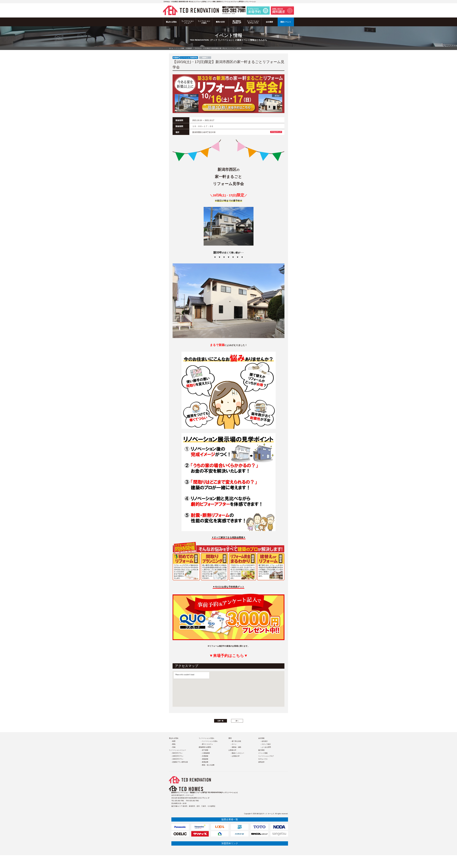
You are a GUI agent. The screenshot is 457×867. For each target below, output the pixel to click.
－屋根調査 (204, 759)
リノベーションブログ (266, 756)
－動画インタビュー (237, 753)
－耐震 (173, 741)
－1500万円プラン (177, 759)
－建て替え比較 (235, 741)
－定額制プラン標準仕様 (179, 762)
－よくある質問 (265, 747)
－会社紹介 (264, 741)
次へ (237, 721)
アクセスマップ (276, 132)
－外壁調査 (204, 756)
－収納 (173, 747)
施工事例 (261, 750)
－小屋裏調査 (205, 753)
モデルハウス (263, 759)
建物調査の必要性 (205, 747)
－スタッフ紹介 (265, 744)
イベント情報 (263, 753)
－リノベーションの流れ (209, 741)
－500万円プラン (177, 753)
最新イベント (285, 22)
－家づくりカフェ (207, 744)
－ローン (233, 744)
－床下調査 (204, 750)
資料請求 (261, 762)
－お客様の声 (235, 756)
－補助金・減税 (235, 747)
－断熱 (173, 744)
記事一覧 (220, 721)
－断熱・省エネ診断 (207, 765)
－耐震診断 (204, 762)
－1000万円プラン (177, 756)
